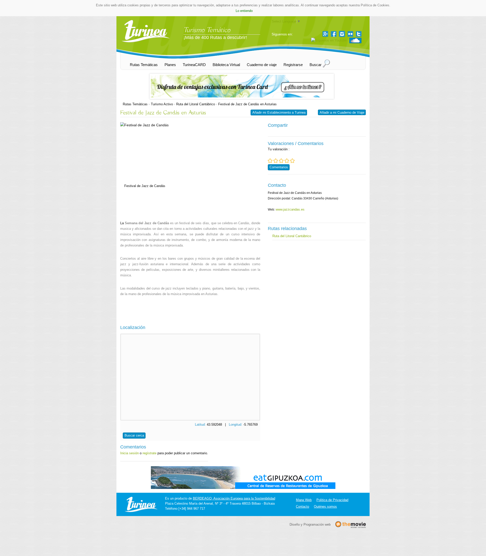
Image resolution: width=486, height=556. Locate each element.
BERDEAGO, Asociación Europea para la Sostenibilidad (234, 498)
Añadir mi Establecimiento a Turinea (279, 112)
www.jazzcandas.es (290, 209)
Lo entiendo (244, 11)
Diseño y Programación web (310, 524)
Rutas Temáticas (135, 104)
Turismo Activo (162, 104)
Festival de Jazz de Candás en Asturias (247, 104)
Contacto (302, 506)
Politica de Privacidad (332, 500)
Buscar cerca (134, 435)
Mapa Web (304, 500)
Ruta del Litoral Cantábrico (195, 104)
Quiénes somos (325, 506)
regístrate (149, 453)
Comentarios (279, 167)
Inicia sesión (129, 453)
